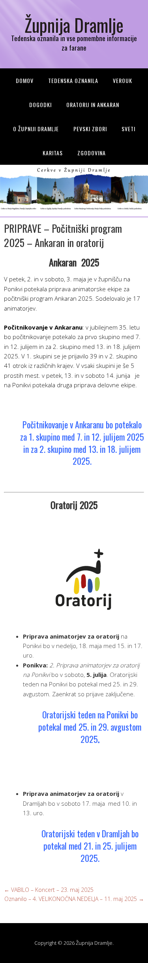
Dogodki (40, 104)
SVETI (128, 128)
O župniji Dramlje (36, 128)
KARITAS (53, 153)
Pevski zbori (90, 128)
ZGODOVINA (91, 153)
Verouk (122, 80)
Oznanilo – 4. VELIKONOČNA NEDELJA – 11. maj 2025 (74, 899)
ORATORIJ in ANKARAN (92, 104)
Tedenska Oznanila (73, 80)
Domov (25, 80)
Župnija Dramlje (74, 24)
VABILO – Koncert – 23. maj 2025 (49, 889)
